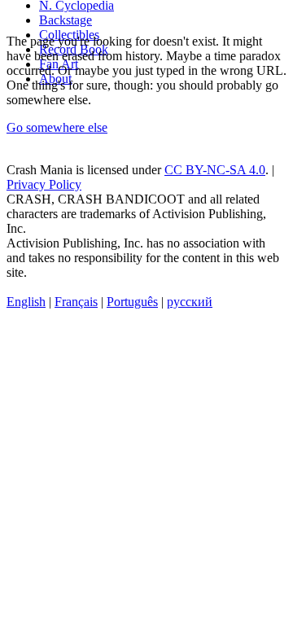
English (26, 302)
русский (189, 302)
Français (76, 302)
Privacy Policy (44, 184)
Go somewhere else (57, 127)
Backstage (65, 20)
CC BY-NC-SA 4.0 (214, 170)
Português (132, 302)
